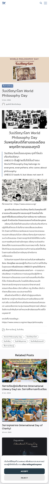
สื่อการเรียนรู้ (8, 86)
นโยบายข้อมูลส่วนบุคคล (32, 464)
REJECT (24, 477)
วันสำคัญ (20, 329)
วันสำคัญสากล (20, 341)
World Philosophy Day (13, 336)
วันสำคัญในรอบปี (37, 341)
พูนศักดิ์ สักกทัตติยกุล (13, 104)
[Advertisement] (24, 31)
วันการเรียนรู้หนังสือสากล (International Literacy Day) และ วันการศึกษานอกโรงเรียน (24, 387)
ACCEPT (24, 471)
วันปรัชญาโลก (31, 336)
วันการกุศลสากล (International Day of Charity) (22, 426)
